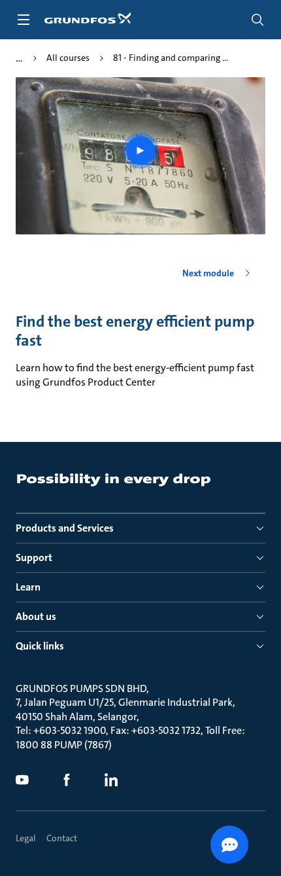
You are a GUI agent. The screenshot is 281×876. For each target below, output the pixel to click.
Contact (61, 838)
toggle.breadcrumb (19, 58)
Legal (26, 838)
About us (36, 616)
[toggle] (23, 19)
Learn (28, 587)
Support (34, 557)
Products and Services (65, 528)
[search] (257, 19)
